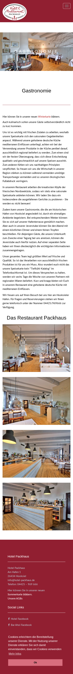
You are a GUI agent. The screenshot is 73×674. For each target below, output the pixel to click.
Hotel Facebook (20, 619)
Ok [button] (35, 662)
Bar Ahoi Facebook (21, 625)
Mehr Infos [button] (15, 653)
